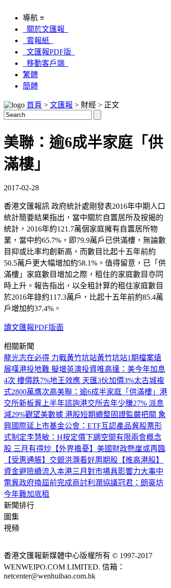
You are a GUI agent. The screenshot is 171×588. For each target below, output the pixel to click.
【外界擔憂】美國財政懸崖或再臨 (108, 449)
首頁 (34, 105)
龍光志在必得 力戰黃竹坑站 (50, 358)
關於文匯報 (45, 29)
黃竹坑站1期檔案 (125, 358)
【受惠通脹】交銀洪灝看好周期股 (61, 460)
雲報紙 (38, 40)
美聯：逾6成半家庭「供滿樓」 (108, 392)
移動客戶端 (45, 63)
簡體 (30, 86)
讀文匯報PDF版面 (34, 327)
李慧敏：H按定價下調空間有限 (79, 437)
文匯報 (61, 105)
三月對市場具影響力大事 (114, 471)
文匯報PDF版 (49, 52)
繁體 (30, 75)
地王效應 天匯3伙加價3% (92, 380)
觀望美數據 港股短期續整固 (71, 414)
